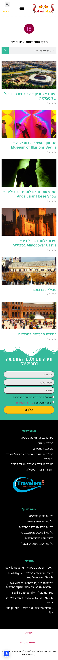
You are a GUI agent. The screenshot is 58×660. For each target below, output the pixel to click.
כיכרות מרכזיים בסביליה (37, 334)
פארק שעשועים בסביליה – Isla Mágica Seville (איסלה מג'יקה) (30, 575)
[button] (22, 8)
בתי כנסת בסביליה (43, 449)
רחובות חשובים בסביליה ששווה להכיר (32, 464)
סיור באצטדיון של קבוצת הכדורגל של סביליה (30, 96)
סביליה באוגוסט (44, 443)
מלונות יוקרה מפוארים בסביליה (36, 544)
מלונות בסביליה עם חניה (39, 521)
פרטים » (51, 103)
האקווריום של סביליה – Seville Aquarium (29, 568)
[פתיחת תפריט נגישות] (6, 653)
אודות (29, 633)
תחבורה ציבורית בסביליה (39, 470)
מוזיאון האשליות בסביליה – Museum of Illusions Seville (33, 145)
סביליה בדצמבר (44, 289)
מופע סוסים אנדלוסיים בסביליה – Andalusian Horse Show (29, 194)
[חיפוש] (5, 50)
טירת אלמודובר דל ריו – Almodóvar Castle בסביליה (34, 243)
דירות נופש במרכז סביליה (39, 538)
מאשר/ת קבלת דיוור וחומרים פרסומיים (32, 397)
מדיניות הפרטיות (24, 402)
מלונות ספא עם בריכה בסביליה (36, 527)
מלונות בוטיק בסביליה (41, 516)
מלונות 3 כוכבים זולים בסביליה (36, 533)
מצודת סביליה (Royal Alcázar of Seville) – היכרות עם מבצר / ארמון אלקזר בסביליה (29, 585)
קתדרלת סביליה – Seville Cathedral (32, 593)
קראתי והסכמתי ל (34, 402)
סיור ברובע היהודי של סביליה (37, 438)
